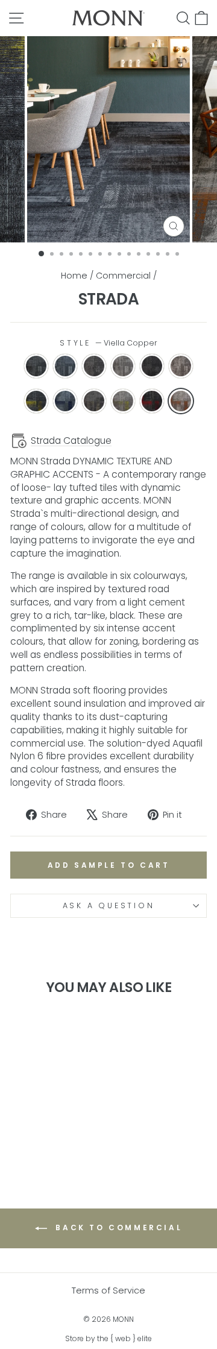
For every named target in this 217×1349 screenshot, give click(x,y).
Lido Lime (36, 401)
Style (108, 343)
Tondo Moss (123, 401)
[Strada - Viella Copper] (54, 1137)
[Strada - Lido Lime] (33, 1125)
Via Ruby (152, 401)
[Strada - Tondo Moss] (75, 1125)
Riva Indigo (65, 401)
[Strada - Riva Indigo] (47, 1125)
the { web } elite (124, 1338)
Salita (94, 366)
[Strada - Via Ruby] (40, 1137)
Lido (36, 366)
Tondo (123, 366)
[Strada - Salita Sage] (61, 1125)
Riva (65, 366)
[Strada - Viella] (19, 1125)
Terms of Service (108, 1290)
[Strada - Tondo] (61, 1114)
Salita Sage (94, 401)
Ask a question (109, 905)
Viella (181, 366)
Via (152, 366)
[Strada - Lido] (19, 1114)
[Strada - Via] (75, 1114)
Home (74, 276)
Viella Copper (181, 401)
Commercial (123, 276)
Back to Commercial (117, 1227)
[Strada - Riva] (33, 1114)
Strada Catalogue (71, 440)
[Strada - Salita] (47, 1114)
